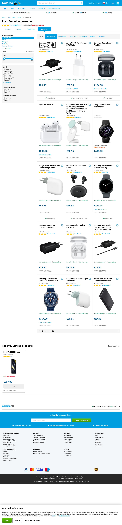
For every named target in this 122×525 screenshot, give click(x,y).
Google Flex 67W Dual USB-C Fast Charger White (49, 167)
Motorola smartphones (39, 441)
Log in (98, 3)
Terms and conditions (71, 481)
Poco (13, 17)
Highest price (83, 36)
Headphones (98, 442)
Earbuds (97, 441)
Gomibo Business (37, 451)
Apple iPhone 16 (7, 437)
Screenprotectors (99, 437)
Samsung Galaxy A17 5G (9, 446)
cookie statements (64, 516)
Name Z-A (102, 36)
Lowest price (72, 36)
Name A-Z (93, 36)
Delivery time (6, 455)
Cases (96, 435)
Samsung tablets (68, 437)
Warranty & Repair (7, 460)
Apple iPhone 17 (7, 435)
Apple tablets (67, 435)
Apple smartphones (38, 435)
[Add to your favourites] (62, 43)
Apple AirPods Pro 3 (46, 105)
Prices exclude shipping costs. (78, 477)
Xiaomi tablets (68, 439)
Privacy (46, 481)
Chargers (97, 439)
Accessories (22, 8)
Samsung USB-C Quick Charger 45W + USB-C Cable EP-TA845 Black (47, 45)
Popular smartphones (11, 433)
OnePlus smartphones (39, 439)
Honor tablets (67, 441)
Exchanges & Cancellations (10, 458)
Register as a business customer (41, 453)
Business (42, 8)
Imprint (51, 481)
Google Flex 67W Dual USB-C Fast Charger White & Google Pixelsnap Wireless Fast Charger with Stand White (76, 109)
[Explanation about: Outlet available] (14, 87)
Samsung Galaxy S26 (8, 439)
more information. (78, 478)
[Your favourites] (113, 3)
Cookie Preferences (60, 481)
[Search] (81, 3)
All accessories (27, 17)
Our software (67, 453)
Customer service (54, 8)
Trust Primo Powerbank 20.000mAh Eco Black (103, 280)
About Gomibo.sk (37, 481)
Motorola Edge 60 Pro (8, 444)
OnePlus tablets (68, 442)
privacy (54, 516)
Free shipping (47, 91)
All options (7, 48)
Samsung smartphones (39, 437)
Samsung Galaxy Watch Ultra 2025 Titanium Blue (48, 280)
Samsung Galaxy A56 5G (9, 441)
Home (3, 17)
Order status (6, 453)
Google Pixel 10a (7, 442)
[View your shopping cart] (118, 3)
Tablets (32, 8)
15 (53, 331)
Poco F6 (19, 17)
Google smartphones (38, 442)
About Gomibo (68, 451)
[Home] (5, 8)
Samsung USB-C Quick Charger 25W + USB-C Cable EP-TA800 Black (102, 227)
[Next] (118, 331)
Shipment (5, 456)
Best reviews (62, 36)
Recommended (51, 36)
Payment (5, 451)
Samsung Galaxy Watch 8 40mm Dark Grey (103, 167)
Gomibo (66, 449)
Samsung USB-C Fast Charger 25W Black (47, 226)
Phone (12, 8)
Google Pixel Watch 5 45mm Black (102, 106)
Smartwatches (98, 444)
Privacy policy (67, 455)
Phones (36, 433)
